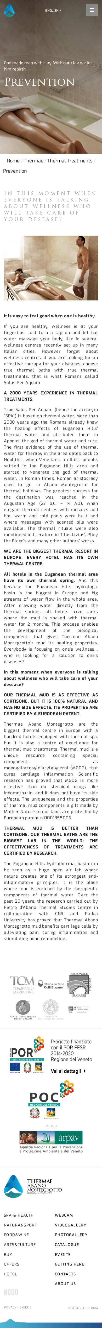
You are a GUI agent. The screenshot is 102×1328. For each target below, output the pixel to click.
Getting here (69, 1264)
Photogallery (71, 1234)
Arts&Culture (20, 1244)
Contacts (65, 1274)
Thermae (33, 161)
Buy (8, 1254)
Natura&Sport (20, 1225)
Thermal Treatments (70, 161)
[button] (53, 10)
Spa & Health (19, 1215)
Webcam (64, 1215)
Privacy (10, 1307)
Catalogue (67, 1244)
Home (13, 161)
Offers (12, 1264)
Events (63, 1254)
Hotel (10, 1274)
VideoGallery (70, 1225)
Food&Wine (16, 1234)
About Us (65, 1283)
